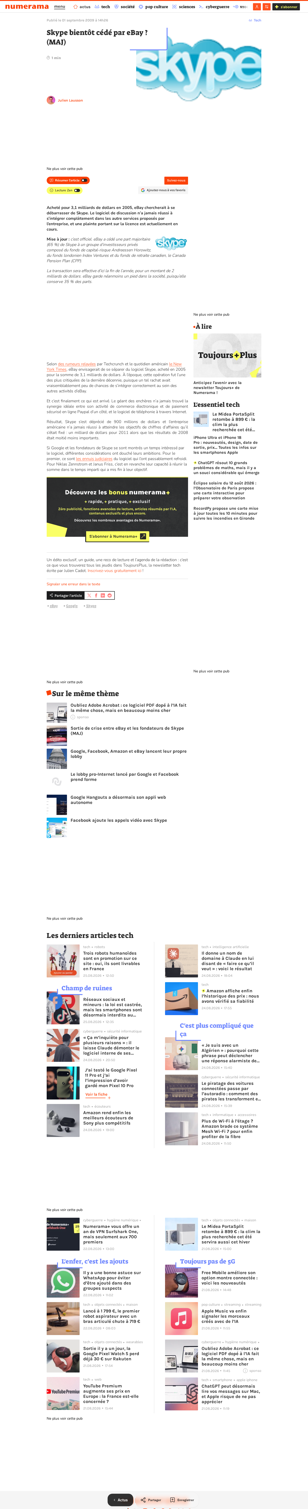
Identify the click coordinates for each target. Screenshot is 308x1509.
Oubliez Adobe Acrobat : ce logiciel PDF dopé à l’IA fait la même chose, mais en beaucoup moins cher (128, 708)
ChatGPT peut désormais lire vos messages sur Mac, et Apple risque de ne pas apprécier (231, 1394)
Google (72, 606)
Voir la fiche (96, 1094)
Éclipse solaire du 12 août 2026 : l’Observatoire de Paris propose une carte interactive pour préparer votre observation (224, 490)
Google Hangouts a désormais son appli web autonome (118, 800)
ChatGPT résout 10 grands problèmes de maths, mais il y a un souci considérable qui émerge (226, 467)
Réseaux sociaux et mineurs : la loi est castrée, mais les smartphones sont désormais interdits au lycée (112, 1007)
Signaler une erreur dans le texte (73, 584)
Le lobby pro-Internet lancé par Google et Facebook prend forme (125, 777)
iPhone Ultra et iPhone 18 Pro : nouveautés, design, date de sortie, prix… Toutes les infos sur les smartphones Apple (225, 445)
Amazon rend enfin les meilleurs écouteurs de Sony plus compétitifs (108, 1118)
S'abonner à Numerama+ (113, 536)
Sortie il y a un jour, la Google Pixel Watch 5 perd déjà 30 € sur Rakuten (111, 1353)
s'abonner (289, 7)
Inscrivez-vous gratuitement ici (114, 570)
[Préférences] (267, 6)
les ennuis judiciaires (94, 458)
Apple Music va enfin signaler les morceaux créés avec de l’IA (226, 1316)
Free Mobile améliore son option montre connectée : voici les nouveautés (229, 1278)
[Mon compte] (257, 6)
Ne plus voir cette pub (65, 168)
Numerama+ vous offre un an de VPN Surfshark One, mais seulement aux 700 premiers (111, 1234)
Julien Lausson (70, 100)
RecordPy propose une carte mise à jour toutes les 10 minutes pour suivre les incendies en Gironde (225, 513)
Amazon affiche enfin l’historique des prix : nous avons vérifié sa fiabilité (230, 996)
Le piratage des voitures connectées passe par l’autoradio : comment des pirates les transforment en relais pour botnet (231, 1091)
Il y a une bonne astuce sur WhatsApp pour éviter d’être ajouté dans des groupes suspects (112, 1280)
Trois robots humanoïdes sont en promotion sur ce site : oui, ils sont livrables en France (111, 961)
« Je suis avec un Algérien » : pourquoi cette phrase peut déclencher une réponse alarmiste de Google (230, 1053)
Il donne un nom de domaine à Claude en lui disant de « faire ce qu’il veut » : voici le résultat (228, 961)
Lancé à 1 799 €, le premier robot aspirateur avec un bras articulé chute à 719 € (111, 1316)
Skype (91, 606)
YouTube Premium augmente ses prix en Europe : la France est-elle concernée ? (111, 1393)
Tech (257, 20)
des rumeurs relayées (77, 364)
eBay (54, 606)
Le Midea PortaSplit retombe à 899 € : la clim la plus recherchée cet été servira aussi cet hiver (236, 422)
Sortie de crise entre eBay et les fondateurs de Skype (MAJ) (127, 731)
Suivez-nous (176, 180)
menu (59, 6)
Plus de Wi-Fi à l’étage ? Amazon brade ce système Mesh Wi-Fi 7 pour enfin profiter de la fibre (230, 1128)
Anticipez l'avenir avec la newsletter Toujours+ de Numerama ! (217, 387)
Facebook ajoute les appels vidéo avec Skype (119, 820)
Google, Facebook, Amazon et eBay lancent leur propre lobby (129, 754)
